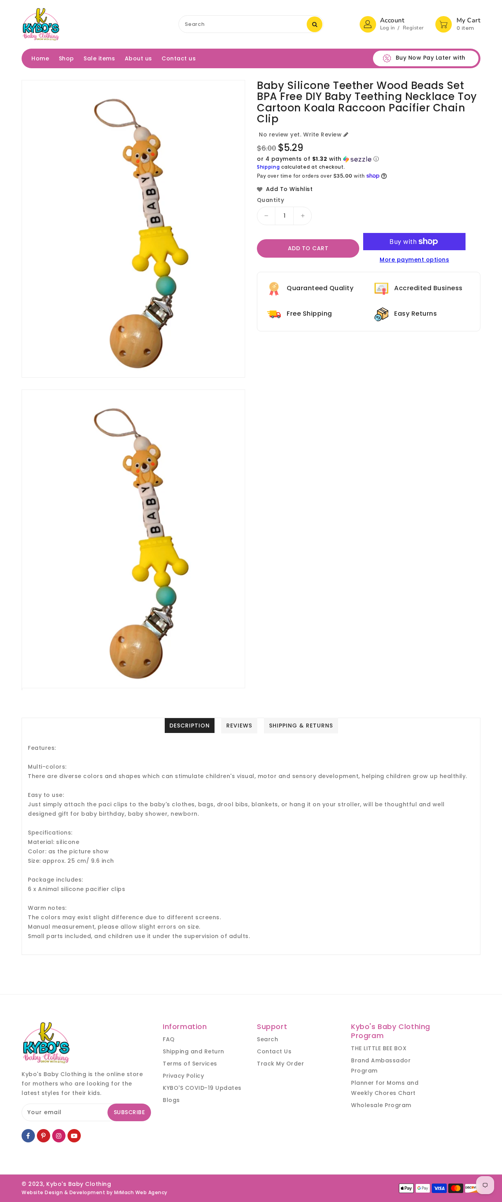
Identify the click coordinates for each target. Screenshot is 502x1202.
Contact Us (274, 1051)
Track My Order (280, 1063)
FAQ (169, 1039)
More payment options (414, 260)
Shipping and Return (193, 1051)
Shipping (268, 167)
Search (267, 1039)
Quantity (270, 200)
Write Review (322, 134)
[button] (368, 159)
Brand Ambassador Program (381, 1066)
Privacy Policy (183, 1076)
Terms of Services (190, 1063)
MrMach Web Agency (140, 1192)
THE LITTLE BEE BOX (378, 1048)
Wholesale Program (381, 1105)
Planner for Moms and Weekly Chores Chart (384, 1088)
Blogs (171, 1100)
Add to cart (308, 248)
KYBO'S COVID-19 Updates (202, 1088)
